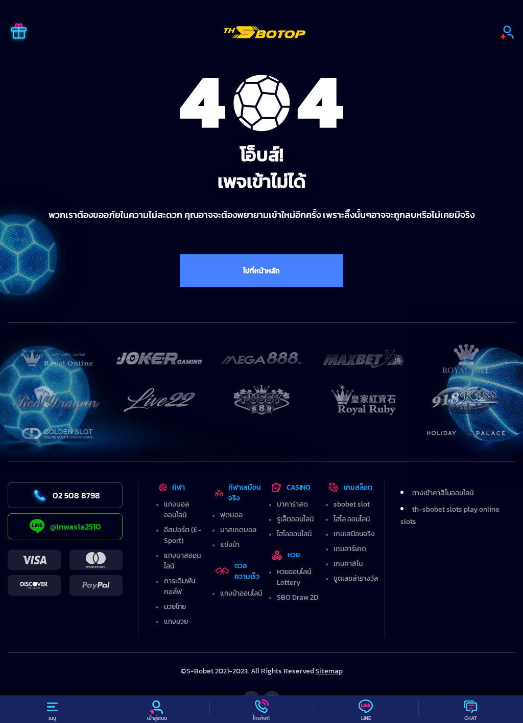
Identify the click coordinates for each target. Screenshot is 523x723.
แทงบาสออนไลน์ (182, 561)
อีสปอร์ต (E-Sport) (182, 535)
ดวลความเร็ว (246, 571)
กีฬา (178, 487)
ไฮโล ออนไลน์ (352, 519)
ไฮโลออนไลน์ (294, 534)
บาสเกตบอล (238, 529)
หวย (294, 555)
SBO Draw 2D (297, 597)
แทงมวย (176, 621)
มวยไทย (175, 606)
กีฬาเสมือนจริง (244, 492)
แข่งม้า (230, 544)
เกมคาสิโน (348, 563)
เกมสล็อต (358, 487)
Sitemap (329, 671)
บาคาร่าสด (292, 504)
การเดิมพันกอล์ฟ (179, 586)
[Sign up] (507, 32)
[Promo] (19, 32)
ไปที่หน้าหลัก (261, 271)
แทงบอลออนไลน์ (176, 509)
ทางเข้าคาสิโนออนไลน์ (442, 493)
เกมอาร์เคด (350, 548)
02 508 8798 (76, 495)
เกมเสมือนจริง (354, 534)
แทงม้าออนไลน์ (241, 593)
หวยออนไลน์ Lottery (294, 577)
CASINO (299, 487)
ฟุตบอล (231, 515)
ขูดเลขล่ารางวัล (356, 578)
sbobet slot (352, 504)
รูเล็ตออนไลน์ (295, 519)
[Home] (264, 32)
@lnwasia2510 (75, 526)
